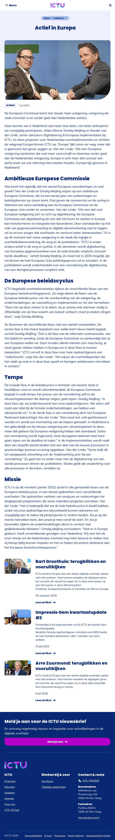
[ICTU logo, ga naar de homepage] (57, 5)
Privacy (48, 835)
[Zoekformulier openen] (110, 5)
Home (47, 18)
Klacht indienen (76, 835)
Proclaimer (60, 835)
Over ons (9, 804)
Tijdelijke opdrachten (53, 787)
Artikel (11, 105)
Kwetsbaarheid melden (98, 835)
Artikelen (58, 18)
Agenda (9, 798)
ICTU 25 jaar (11, 810)
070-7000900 (91, 780)
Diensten (9, 787)
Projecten (10, 781)
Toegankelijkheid (33, 835)
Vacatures (47, 781)
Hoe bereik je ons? (88, 817)
